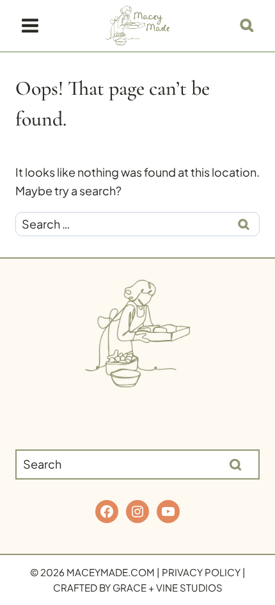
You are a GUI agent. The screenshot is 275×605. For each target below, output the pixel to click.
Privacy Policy (201, 572)
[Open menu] (30, 25)
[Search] (235, 464)
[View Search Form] (247, 25)
